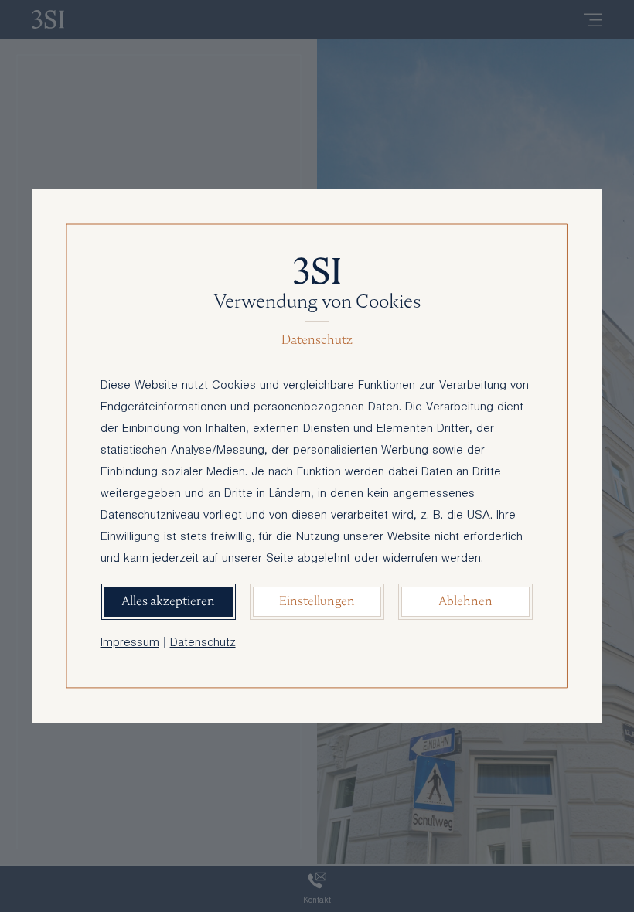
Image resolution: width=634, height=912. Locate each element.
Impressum (130, 644)
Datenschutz (203, 644)
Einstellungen (317, 601)
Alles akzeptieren (168, 601)
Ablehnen (465, 601)
